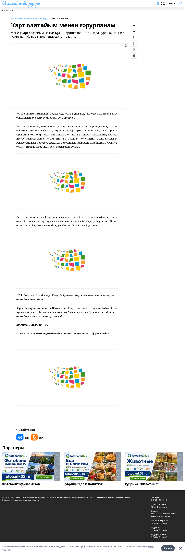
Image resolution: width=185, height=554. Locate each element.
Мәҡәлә (7, 10)
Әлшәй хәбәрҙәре (21, 3)
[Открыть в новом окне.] (22, 437)
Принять (167, 548)
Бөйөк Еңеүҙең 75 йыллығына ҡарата (30, 18)
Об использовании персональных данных (20, 500)
